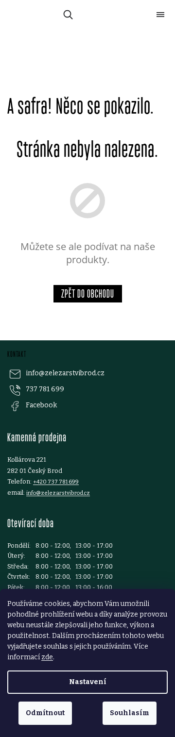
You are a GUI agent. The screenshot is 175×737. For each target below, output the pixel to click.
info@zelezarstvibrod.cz (65, 373)
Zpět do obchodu (87, 293)
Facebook (41, 405)
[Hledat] (66, 14)
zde (47, 657)
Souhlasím (129, 713)
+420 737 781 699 (56, 481)
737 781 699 (45, 389)
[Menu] (160, 14)
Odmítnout (45, 713)
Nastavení (87, 682)
